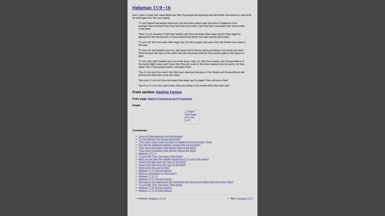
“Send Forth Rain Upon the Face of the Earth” (162, 162)
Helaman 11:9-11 (147, 153)
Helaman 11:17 (245, 198)
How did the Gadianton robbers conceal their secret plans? (169, 145)
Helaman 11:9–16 (151, 7)
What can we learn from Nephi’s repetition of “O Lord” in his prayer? (173, 159)
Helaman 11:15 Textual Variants (155, 179)
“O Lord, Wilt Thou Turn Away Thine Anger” (160, 156)
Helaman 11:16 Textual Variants (155, 187)
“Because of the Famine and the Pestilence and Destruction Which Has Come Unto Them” (186, 182)
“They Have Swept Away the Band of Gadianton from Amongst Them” (175, 142)
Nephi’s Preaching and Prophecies (170, 98)
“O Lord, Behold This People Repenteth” (159, 139)
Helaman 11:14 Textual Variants (155, 170)
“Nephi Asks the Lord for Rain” (154, 167)
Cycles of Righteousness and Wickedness (160, 136)
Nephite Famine (169, 92)
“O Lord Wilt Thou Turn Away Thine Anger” (160, 184)
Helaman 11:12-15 (148, 176)
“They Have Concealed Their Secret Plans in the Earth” (167, 147)
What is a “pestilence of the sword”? (157, 173)
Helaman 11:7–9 (157, 198)
